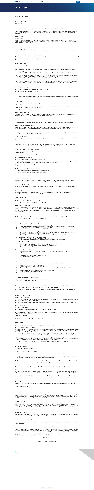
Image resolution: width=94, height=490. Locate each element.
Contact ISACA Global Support (20, 475)
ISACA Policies (17, 482)
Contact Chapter (18, 467)
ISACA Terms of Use (18, 483)
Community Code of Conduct (20, 481)
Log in (78, 1)
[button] (26, 1)
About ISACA (17, 480)
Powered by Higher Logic (47, 488)
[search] (63, 1)
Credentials (17, 474)
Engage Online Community (20, 459)
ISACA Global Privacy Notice (20, 484)
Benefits (16, 473)
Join (16, 472)
